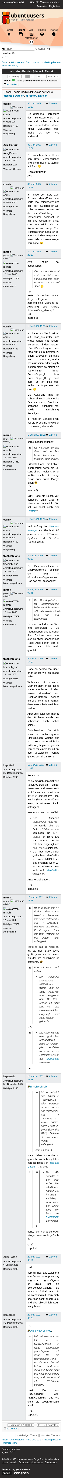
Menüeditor (53, 870)
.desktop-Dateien (14, 95)
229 (15, 164)
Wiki (31, 30)
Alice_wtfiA (10, 1257)
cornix (7, 104)
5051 (15, 575)
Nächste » (53, 76)
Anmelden (42, 6)
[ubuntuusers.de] (24, 19)
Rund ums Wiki (33, 62)
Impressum (37, 1462)
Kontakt (13, 1462)
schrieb (42, 1086)
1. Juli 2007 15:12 (36, 434)
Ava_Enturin (10, 145)
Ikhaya (42, 30)
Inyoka (17, 1449)
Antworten (12, 84)
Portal (9, 30)
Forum (21, 30)
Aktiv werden (17, 62)
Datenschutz (25, 1462)
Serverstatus (51, 1462)
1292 (15, 1269)
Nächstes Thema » (50, 1435)
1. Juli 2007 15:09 (36, 326)
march (7, 252)
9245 (15, 777)
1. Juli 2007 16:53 (36, 519)
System (31, 511)
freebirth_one (11, 556)
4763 (15, 126)
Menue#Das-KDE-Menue (46, 982)
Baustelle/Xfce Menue (46, 125)
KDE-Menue (47, 829)
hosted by (7, 2)
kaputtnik (9, 765)
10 (44, 76)
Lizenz (5, 1462)
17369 (16, 278)
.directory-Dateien (36, 95)
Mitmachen (31, 38)
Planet (54, 30)
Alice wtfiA (36, 1330)
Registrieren (55, 6)
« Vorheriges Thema (27, 1435)
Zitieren (53, 103)
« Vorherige (14, 76)
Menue (31, 503)
